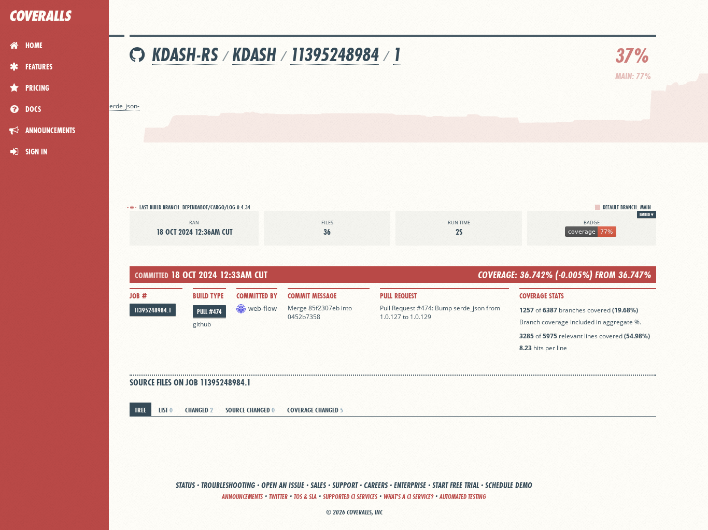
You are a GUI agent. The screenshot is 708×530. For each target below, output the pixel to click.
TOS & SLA (305, 496)
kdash (254, 55)
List (166, 409)
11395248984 (334, 55)
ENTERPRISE (410, 485)
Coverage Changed (315, 409)
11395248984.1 (153, 310)
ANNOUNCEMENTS (242, 496)
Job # (138, 296)
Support (345, 485)
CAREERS (376, 485)
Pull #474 (209, 311)
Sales (318, 485)
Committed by (256, 296)
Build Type (208, 296)
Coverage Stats (541, 296)
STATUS (185, 485)
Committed (151, 275)
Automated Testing (463, 496)
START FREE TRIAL (455, 485)
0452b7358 (304, 316)
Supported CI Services (350, 496)
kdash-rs (185, 55)
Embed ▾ (647, 214)
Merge (298, 308)
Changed (199, 409)
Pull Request (398, 296)
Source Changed (250, 409)
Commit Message (312, 296)
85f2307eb (323, 308)
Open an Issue (282, 485)
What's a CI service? (408, 496)
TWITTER (278, 496)
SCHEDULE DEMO (508, 485)
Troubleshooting (228, 485)
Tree (140, 409)
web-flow (262, 308)
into (346, 308)
